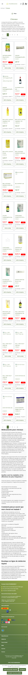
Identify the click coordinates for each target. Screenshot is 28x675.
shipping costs (18, 655)
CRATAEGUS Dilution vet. (18, 248)
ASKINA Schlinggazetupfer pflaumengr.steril (20, 56)
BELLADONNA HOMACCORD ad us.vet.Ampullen (20, 152)
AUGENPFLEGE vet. (19, 88)
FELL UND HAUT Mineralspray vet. (19, 312)
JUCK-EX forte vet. (20, 375)
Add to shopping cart (20, 68)
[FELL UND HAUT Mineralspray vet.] (20, 304)
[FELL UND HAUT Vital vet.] (7, 336)
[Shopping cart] (26, 3)
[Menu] (2, 3)
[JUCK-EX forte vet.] (20, 368)
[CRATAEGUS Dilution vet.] (20, 240)
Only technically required (10, 669)
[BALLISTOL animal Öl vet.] (7, 144)
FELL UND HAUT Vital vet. (7, 344)
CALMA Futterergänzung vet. (7, 216)
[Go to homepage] (11, 4)
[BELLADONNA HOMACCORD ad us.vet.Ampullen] (20, 144)
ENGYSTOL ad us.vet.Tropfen (6, 312)
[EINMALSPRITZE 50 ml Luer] (20, 272)
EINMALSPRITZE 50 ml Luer (19, 280)
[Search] (21, 4)
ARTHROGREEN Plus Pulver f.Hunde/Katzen (7, 56)
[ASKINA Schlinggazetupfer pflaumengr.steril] (20, 48)
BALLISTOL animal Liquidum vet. (8, 120)
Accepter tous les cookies (14, 673)
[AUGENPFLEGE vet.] (20, 80)
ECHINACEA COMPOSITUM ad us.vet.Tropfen (7, 280)
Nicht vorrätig (8, 68)
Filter (15, 13)
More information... (16, 666)
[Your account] (23, 3)
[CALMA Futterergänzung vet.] (7, 208)
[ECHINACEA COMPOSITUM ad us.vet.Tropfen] (7, 272)
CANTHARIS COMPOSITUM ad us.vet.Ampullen (20, 216)
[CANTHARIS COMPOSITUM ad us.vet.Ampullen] (20, 208)
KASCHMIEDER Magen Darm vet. (19, 408)
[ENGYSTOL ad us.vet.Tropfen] (7, 304)
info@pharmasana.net (9, 601)
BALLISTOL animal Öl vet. (8, 152)
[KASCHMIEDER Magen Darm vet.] (20, 400)
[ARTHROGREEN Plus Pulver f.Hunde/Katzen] (7, 48)
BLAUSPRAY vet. (19, 183)
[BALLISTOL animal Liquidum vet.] (7, 112)
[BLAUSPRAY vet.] (20, 176)
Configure (22, 669)
